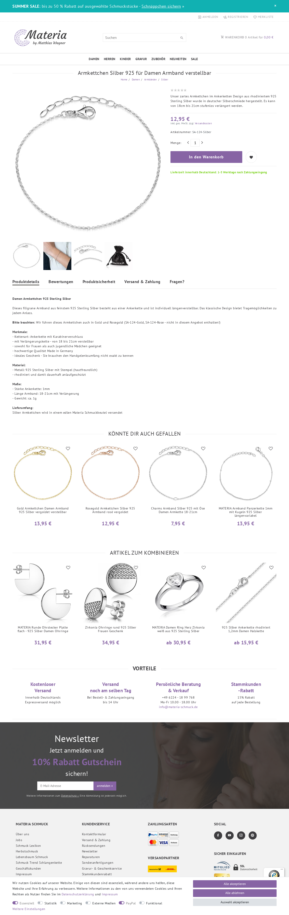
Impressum (24, 874)
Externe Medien (104, 903)
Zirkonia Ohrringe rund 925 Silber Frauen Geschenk (110, 629)
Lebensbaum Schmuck (32, 857)
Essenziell (27, 903)
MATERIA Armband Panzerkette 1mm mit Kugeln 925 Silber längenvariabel (246, 512)
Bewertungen (61, 282)
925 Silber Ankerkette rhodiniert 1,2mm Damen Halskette (246, 629)
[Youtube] (230, 835)
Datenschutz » (70, 795)
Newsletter (90, 851)
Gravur (141, 59)
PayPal (131, 903)
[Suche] (181, 37)
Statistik (50, 903)
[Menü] (281, 870)
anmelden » (105, 786)
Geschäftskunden (28, 868)
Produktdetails (25, 282)
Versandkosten (203, 123)
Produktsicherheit (99, 282)
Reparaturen (91, 857)
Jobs (19, 840)
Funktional (154, 903)
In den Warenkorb (206, 157)
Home (124, 79)
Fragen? (177, 282)
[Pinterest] (253, 835)
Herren (109, 59)
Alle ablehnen (234, 893)
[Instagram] (241, 835)
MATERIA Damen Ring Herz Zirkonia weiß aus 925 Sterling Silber (178, 629)
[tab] (25, 282)
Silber (164, 79)
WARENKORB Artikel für (249, 37)
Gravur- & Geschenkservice (102, 868)
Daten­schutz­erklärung (78, 894)
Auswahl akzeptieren (235, 902)
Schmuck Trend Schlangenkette (39, 863)
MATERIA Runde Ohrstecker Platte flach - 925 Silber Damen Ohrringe (43, 629)
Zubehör (158, 59)
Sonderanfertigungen (98, 863)
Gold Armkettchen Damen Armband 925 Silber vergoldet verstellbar (43, 510)
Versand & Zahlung (142, 282)
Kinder (125, 59)
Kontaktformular (94, 834)
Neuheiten (178, 59)
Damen (94, 59)
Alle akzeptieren (235, 884)
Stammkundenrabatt (97, 874)
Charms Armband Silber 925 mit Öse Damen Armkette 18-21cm (178, 510)
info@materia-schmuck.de (178, 707)
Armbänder (150, 79)
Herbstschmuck (27, 851)
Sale (194, 59)
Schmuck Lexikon (28, 846)
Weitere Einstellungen (28, 909)
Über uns (22, 834)
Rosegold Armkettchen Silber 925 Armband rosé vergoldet (110, 510)
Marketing (74, 903)
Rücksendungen (93, 846)
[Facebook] (218, 835)
